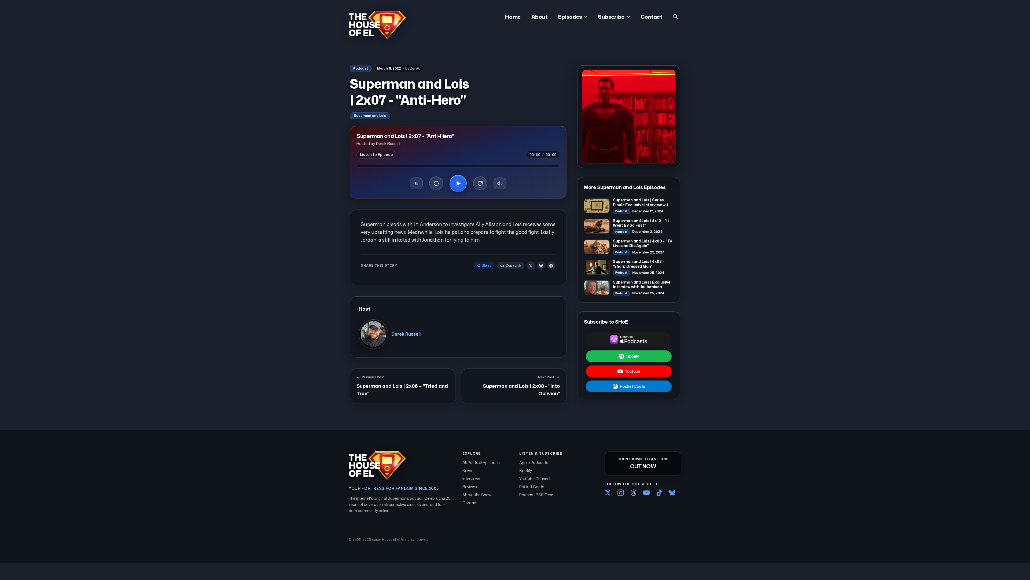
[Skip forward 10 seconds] (480, 183)
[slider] (458, 166)
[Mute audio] (500, 183)
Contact (651, 16)
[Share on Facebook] (551, 266)
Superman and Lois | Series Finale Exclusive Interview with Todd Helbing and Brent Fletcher (642, 207)
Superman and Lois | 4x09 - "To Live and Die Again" (642, 243)
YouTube (632, 371)
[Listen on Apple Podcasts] (629, 339)
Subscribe (611, 16)
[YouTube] (646, 493)
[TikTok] (659, 493)
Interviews (471, 478)
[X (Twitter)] (608, 493)
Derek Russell (406, 334)
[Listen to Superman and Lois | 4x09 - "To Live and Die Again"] (597, 247)
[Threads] (633, 493)
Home (513, 16)
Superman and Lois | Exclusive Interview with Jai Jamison (641, 284)
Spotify (632, 356)
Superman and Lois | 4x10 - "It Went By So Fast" (641, 223)
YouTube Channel (534, 478)
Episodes (570, 16)
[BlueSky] (672, 493)
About (539, 16)
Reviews (469, 486)
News (467, 470)
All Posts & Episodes (481, 462)
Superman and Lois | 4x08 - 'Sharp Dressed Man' (638, 264)
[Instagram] (620, 493)
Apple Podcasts (533, 462)
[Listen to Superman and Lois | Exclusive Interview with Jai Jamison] (597, 287)
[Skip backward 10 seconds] (436, 183)
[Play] (458, 183)
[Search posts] (675, 17)
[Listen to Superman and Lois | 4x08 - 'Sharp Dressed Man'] (597, 267)
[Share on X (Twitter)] (531, 266)
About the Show (476, 494)
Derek (415, 68)
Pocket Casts (632, 386)
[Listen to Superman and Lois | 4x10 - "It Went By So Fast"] (597, 226)
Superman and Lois (370, 115)
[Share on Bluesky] (541, 266)
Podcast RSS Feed (536, 494)
